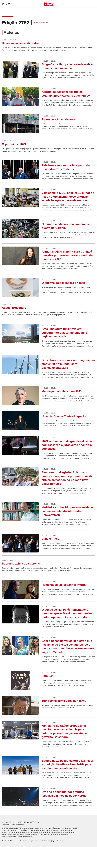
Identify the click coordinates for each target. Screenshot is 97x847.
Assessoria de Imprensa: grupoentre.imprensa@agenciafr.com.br (42, 841)
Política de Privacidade (10, 841)
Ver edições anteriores (40, 22)
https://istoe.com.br (9, 837)
